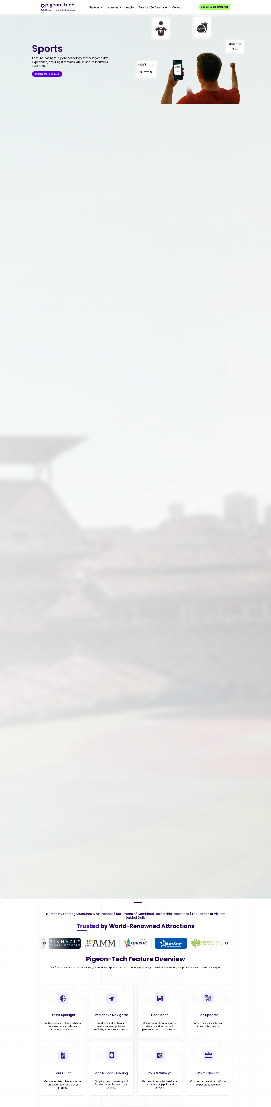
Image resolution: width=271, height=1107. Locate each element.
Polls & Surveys (160, 1073)
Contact (177, 7)
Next (226, 943)
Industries (112, 7)
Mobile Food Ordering (111, 1073)
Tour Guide (63, 1073)
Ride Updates (208, 1015)
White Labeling (208, 1073)
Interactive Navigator (111, 1015)
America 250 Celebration (153, 7)
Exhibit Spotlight (62, 1015)
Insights (130, 7)
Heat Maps (159, 1015)
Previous (44, 943)
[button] (214, 7)
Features (94, 7)
